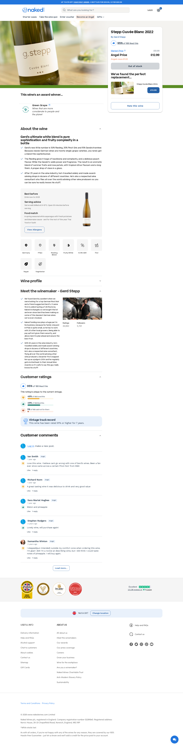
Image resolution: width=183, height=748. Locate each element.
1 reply (35, 470)
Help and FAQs (141, 625)
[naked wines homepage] (33, 10)
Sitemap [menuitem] (24, 662)
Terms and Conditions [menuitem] (30, 703)
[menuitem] (30, 17)
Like (28, 470)
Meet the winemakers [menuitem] (66, 637)
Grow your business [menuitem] (65, 657)
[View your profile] (23, 457)
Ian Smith (33, 456)
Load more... (61, 568)
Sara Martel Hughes (38, 500)
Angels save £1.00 (119, 59)
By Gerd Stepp (118, 37)
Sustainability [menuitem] (63, 682)
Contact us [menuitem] (25, 657)
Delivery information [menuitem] (30, 632)
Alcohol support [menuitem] (28, 642)
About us (62, 624)
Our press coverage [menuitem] (66, 647)
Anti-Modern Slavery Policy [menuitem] (69, 677)
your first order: (81, 2)
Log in (150, 10)
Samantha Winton (37, 541)
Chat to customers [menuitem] (29, 647)
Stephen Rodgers (37, 520)
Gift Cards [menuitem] (25, 667)
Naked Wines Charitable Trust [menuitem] (70, 672)
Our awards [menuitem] (62, 642)
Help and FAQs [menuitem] (27, 637)
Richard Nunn (35, 479)
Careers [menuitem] (60, 652)
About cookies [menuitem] (27, 652)
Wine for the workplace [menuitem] (67, 662)
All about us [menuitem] (62, 632)
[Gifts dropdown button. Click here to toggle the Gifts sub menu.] (103, 17)
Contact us (139, 634)
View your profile (23, 446)
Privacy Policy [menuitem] (48, 703)
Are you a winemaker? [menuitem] (67, 667)
